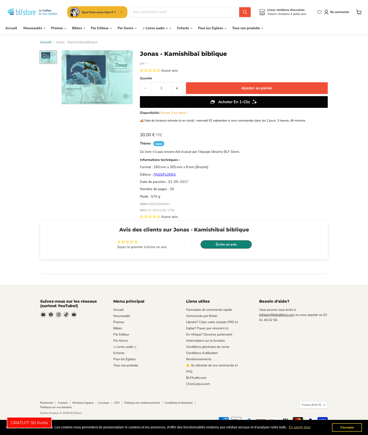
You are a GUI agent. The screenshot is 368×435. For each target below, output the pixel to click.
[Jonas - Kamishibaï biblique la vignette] (48, 57)
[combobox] (185, 12)
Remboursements (198, 359)
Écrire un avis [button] (226, 244)
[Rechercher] (245, 12)
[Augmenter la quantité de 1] (177, 88)
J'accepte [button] (347, 427)
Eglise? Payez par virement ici (207, 328)
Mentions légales (82, 403)
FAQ (189, 371)
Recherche (46, 403)
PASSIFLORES (165, 174)
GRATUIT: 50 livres (29, 422)
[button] (150, 70)
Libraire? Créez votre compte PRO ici (212, 322)
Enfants (183, 28)
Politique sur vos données (56, 407)
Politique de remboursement (142, 403)
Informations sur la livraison (205, 340)
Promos (57, 28)
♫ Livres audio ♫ (155, 28)
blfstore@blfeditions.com (277, 315)
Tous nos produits (246, 28)
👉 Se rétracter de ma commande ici (212, 365)
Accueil (11, 28)
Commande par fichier (201, 316)
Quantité (146, 78)
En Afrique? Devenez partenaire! (209, 334)
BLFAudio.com (196, 378)
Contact (63, 403)
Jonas (158, 143)
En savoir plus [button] (299, 427)
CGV (117, 403)
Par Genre (126, 28)
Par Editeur (100, 28)
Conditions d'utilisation (202, 353)
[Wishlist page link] (319, 12)
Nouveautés (33, 28)
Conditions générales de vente (207, 347)
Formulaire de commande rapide (209, 310)
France (311, 405)
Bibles (77, 28)
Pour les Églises (211, 28)
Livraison (103, 403)
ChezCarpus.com (198, 384)
